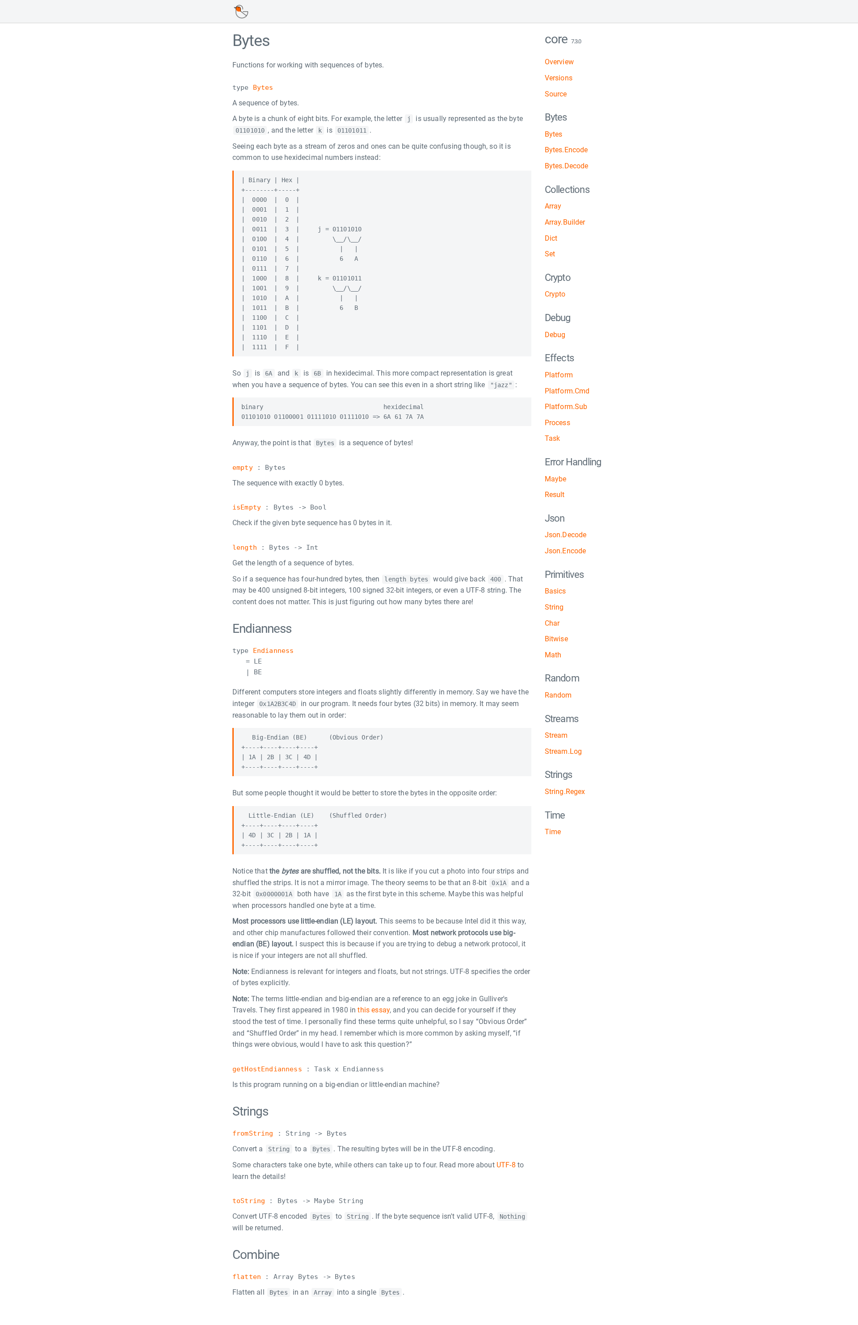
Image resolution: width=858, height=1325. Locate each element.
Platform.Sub (566, 406)
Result (555, 494)
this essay (374, 1010)
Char (552, 623)
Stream (556, 735)
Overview (559, 62)
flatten (246, 1277)
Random (558, 695)
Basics (555, 591)
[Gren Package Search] (240, 11)
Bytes (263, 88)
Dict (551, 238)
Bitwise (556, 639)
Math (553, 655)
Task (552, 438)
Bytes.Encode (566, 150)
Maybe (556, 479)
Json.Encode (565, 551)
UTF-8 (506, 1165)
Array (553, 206)
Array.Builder (565, 222)
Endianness (273, 651)
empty (242, 468)
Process (557, 422)
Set (550, 254)
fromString (252, 1133)
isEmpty (246, 507)
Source (556, 94)
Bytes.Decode (567, 166)
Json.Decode (566, 535)
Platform (559, 375)
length (244, 547)
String (554, 607)
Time (553, 832)
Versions (558, 78)
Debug (555, 334)
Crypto (555, 294)
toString (248, 1201)
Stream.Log (563, 751)
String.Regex (565, 791)
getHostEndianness (267, 1069)
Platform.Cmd (567, 391)
